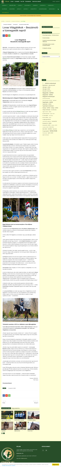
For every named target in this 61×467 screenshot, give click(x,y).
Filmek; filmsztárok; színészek (47, 100)
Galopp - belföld (46, 107)
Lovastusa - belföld (54, 125)
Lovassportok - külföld (12, 388)
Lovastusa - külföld (46, 127)
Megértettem (56, 464)
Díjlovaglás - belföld (46, 87)
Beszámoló (45, 85)
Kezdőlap (2, 21)
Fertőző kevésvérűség (46, 98)
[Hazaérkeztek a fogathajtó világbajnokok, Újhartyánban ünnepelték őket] (20, 415)
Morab (4, 402)
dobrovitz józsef (51, 85)
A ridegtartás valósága (47, 48)
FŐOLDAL (7, 1)
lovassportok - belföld (47, 123)
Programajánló (46, 131)
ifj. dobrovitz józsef (46, 113)
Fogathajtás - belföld (48, 102)
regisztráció (58, 1)
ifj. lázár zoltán (52, 113)
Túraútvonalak (45, 132)
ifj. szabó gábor (45, 115)
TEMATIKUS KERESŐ (36, 1)
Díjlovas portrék (17, 430)
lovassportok (54, 121)
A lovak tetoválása (46, 37)
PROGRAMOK (28, 1)
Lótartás (19, 5)
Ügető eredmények (46, 134)
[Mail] (46, 450)
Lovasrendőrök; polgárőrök (47, 121)
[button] (58, 9)
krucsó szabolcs (45, 117)
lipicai (50, 117)
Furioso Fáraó (30, 430)
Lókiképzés (35, 5)
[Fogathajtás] (7, 426)
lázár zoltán (45, 128)
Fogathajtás (16, 418)
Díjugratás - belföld (48, 92)
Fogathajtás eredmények (48, 106)
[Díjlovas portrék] (20, 426)
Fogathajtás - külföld (47, 104)
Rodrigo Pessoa (6, 58)
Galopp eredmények (46, 109)
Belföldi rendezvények (50, 83)
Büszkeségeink (30, 429)
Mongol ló (36, 402)
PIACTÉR (22, 1)
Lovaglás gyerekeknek (47, 119)
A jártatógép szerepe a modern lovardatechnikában (48, 45)
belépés (54, 1)
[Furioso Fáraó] (33, 426)
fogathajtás (54, 100)
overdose (50, 129)
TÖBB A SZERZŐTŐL (16, 408)
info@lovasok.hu (24, 458)
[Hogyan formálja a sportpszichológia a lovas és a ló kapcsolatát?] (7, 415)
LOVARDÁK (17, 1)
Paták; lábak (55, 128)
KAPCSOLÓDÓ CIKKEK (6, 408)
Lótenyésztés (42, 5)
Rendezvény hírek (12, 5)
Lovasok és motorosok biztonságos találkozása (49, 41)
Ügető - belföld (50, 132)
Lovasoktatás (50, 5)
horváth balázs (54, 109)
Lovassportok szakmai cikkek (24, 24)
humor (50, 111)
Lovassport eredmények (15, 21)
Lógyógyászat (27, 5)
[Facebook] (43, 450)
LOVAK (11, 1)
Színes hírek (53, 130)
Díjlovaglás (16, 429)
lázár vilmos (51, 127)
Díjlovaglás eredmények (47, 90)
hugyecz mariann (45, 111)
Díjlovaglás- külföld (46, 89)
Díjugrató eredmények (49, 96)
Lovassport (4, 5)
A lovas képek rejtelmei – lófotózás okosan (51, 35)
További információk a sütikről (8, 465)
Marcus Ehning (9, 130)
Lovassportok (8, 21)
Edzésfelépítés (30, 418)
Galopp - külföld (54, 107)
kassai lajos (51, 115)
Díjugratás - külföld (48, 94)
